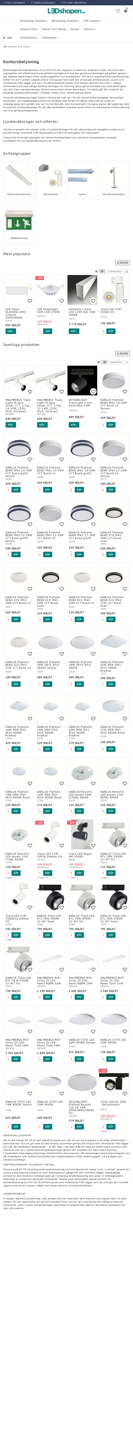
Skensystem (50, 194)
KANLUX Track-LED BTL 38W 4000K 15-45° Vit (82, 918)
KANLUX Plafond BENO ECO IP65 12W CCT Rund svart (111, 601)
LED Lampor (92, 20)
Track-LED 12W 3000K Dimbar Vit (49, 855)
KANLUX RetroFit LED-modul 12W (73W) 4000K (17, 856)
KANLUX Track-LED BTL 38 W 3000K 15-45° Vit (18, 980)
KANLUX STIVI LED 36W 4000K (113, 1041)
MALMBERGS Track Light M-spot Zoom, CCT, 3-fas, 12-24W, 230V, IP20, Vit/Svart (49, 405)
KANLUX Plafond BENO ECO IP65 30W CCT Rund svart (111, 537)
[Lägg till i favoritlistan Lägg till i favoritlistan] (51, 290)
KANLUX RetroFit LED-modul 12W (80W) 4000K (112, 794)
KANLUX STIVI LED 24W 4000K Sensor (19, 1103)
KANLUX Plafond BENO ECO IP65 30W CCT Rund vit (18, 600)
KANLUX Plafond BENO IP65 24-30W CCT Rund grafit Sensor (19, 472)
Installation (28, 37)
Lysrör (82, 194)
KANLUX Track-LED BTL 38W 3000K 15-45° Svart (113, 918)
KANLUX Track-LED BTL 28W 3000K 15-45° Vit (113, 856)
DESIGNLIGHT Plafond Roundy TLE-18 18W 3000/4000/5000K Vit (81, 1107)
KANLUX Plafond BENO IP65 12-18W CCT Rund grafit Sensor (19, 537)
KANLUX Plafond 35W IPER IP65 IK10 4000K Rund (112, 729)
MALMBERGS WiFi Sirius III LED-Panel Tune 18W (17, 1042)
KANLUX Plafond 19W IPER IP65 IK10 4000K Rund (18, 794)
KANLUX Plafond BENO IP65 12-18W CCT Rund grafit (82, 535)
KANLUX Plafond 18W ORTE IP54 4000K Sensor (48, 664)
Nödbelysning (19, 238)
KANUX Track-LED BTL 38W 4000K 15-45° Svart (49, 918)
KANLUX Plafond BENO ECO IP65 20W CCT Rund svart (48, 601)
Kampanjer (49, 37)
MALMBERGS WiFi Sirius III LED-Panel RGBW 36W (49, 980)
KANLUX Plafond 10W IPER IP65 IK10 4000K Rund (49, 794)
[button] (118, 11)
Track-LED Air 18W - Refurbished (113, 1103)
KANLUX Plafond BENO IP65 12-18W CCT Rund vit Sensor (113, 472)
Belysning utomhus (65, 20)
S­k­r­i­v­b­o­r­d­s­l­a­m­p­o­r (114, 194)
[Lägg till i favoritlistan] (19, 290)
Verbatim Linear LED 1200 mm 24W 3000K (82, 312)
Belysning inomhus (33, 20)
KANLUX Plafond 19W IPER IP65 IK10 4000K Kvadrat (48, 731)
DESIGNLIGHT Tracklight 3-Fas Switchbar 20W (80, 402)
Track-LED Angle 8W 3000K (80, 855)
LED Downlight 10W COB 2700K (48, 311)
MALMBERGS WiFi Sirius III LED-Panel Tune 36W (112, 980)
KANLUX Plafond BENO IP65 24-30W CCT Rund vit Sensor (113, 404)
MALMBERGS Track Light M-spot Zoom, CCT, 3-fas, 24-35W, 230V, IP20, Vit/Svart (18, 405)
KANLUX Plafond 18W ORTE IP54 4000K (80, 664)
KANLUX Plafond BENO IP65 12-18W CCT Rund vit (50, 535)
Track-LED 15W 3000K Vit (110, 311)
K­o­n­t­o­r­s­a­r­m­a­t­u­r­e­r (19, 194)
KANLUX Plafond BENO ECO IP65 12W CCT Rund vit (18, 664)
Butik (74, 29)
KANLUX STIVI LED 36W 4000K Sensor (82, 1041)
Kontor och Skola (53, 29)
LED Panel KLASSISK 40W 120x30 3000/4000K (16, 313)
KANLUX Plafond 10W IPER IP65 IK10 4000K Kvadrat (80, 731)
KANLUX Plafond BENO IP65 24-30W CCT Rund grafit (82, 470)
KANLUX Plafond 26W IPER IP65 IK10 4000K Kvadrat (17, 731)
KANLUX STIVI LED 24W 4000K (50, 1103)
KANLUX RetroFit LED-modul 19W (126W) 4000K (80, 794)
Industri (89, 29)
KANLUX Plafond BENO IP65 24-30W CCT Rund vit (50, 470)
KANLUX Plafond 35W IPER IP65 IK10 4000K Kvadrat (111, 666)
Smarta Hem (28, 29)
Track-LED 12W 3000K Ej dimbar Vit (17, 918)
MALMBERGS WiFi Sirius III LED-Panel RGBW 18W (81, 980)
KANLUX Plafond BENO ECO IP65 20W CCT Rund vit (81, 600)
